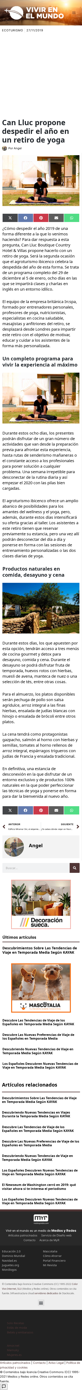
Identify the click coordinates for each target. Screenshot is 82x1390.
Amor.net (13, 1345)
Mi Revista (50, 1265)
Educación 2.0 (11, 1251)
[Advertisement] (41, 75)
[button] (41, 1303)
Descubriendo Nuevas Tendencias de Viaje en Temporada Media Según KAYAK (37, 1051)
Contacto (29, 1240)
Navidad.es (9, 1260)
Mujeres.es (14, 1355)
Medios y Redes (63, 1230)
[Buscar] (75, 868)
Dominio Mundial (13, 1256)
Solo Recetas (15, 1323)
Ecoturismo (12, 30)
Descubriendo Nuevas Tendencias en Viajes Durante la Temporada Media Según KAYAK (36, 1114)
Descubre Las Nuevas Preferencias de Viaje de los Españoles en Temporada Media (38, 1037)
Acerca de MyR (49, 1240)
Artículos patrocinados (22, 1235)
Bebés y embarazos (20, 1332)
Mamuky (13, 1350)
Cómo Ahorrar (52, 1256)
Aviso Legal (56, 1363)
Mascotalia (50, 1251)
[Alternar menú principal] (74, 13)
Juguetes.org (10, 1265)
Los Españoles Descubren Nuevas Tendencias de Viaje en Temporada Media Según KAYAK (40, 1066)
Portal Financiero (54, 1260)
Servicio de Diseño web (56, 1235)
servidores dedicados (46, 1293)
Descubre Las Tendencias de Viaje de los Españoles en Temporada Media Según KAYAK (38, 1022)
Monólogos (9, 1270)
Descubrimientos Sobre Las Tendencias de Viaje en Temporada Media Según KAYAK (39, 950)
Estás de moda (17, 1327)
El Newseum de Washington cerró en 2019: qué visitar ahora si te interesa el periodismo (39, 1187)
